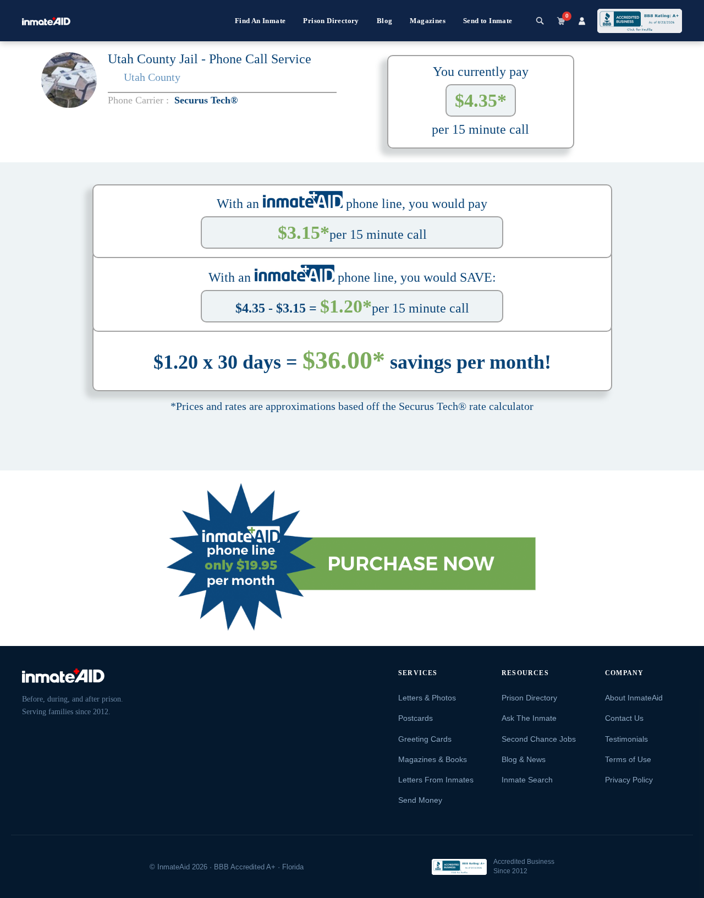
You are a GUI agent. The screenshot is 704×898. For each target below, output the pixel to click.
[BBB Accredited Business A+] (639, 21)
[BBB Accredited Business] (459, 867)
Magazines (428, 21)
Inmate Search (527, 779)
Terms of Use (628, 759)
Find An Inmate (260, 21)
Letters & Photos (427, 697)
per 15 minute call (352, 232)
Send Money (420, 800)
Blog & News (524, 759)
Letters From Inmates (436, 779)
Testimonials (626, 739)
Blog (385, 21)
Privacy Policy (629, 779)
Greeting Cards (425, 739)
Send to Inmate (488, 21)
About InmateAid (634, 697)
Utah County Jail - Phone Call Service (209, 59)
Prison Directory (331, 21)
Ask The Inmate (529, 718)
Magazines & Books (432, 759)
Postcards (415, 718)
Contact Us (624, 718)
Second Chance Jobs (539, 739)
